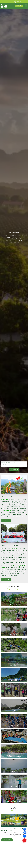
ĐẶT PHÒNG (19, 6)
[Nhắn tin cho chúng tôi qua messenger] (24, 836)
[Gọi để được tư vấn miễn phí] (24, 829)
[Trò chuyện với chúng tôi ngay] (24, 832)
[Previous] (2, 241)
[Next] (26, 241)
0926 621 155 (20, 1)
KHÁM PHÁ (6, 520)
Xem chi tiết (7, 840)
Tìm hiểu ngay (14, 469)
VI (26, 1)
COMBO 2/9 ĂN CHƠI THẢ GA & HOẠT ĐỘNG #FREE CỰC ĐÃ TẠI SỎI (13, 829)
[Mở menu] (26, 5)
